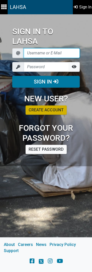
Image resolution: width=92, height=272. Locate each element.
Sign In (43, 82)
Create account (46, 110)
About (9, 244)
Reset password (46, 149)
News (41, 244)
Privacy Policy (63, 244)
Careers (25, 244)
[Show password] (74, 67)
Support (11, 250)
